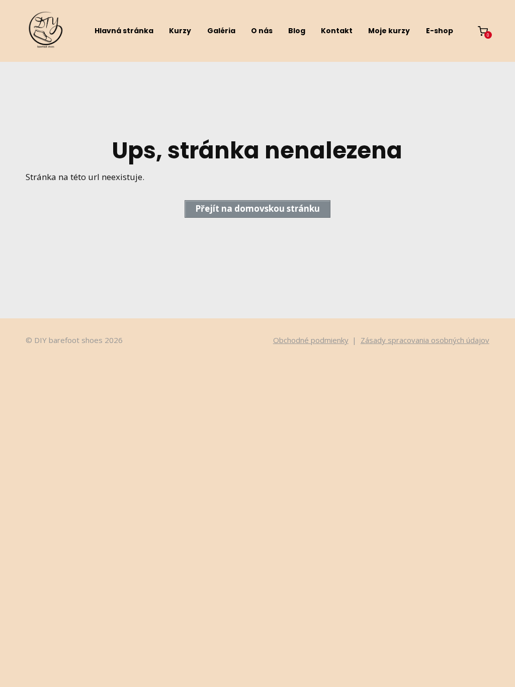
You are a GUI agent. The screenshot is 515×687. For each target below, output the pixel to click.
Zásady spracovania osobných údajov (425, 340)
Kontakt (337, 31)
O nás (262, 31)
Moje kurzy (389, 31)
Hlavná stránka (124, 31)
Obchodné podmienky (311, 340)
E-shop (439, 31)
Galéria (221, 31)
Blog (296, 31)
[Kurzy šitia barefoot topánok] (46, 31)
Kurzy (180, 31)
